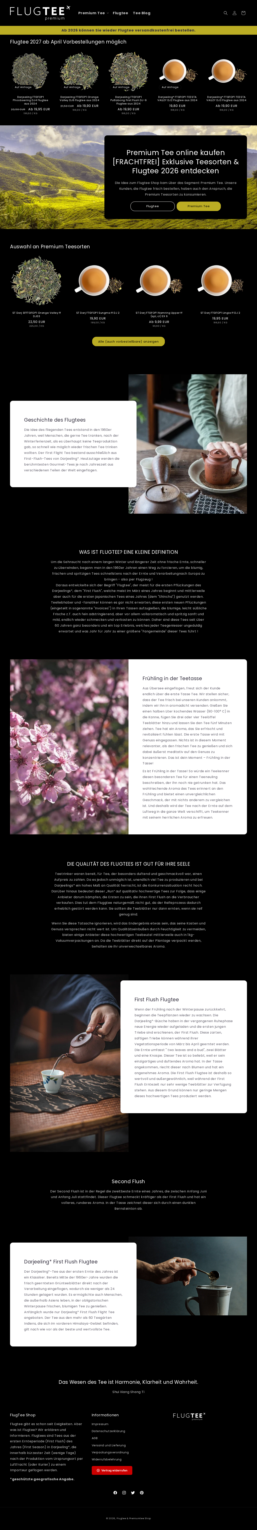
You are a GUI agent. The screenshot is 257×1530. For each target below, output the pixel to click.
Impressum (100, 1424)
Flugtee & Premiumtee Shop (134, 1518)
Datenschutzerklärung (108, 1431)
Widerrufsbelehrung (107, 1459)
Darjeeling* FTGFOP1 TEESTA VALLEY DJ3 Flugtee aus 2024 (226, 98)
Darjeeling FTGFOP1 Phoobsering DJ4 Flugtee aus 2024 (30, 100)
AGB (95, 1438)
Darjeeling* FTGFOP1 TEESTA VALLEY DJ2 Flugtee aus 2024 (177, 98)
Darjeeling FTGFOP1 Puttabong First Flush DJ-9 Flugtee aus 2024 (128, 100)
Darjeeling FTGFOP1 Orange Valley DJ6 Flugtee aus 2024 (79, 98)
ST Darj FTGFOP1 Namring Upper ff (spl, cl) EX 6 (159, 314)
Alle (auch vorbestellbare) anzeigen (128, 341)
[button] (93, 13)
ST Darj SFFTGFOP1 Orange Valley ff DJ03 (36, 314)
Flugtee (152, 206)
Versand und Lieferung (109, 1445)
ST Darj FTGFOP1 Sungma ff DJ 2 (98, 313)
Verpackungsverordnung (110, 1452)
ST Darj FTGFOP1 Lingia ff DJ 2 (220, 313)
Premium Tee (199, 206)
